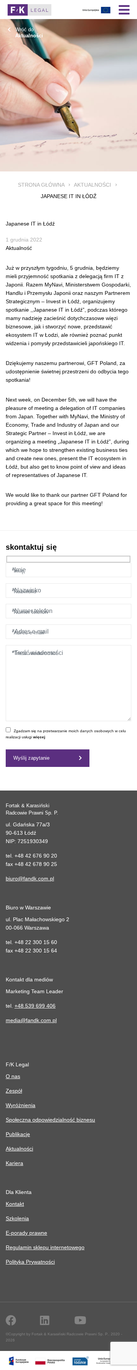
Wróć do (29, 32)
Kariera (14, 1163)
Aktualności (92, 185)
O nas (13, 1076)
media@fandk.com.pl (31, 1020)
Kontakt (15, 1204)
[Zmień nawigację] (124, 10)
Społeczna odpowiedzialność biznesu (50, 1120)
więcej (39, 737)
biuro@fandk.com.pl (30, 878)
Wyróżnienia (20, 1105)
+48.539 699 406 (35, 1006)
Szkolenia (17, 1218)
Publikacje (18, 1134)
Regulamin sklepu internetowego (45, 1247)
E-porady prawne (26, 1233)
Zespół (14, 1091)
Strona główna (41, 185)
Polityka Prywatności (30, 1262)
